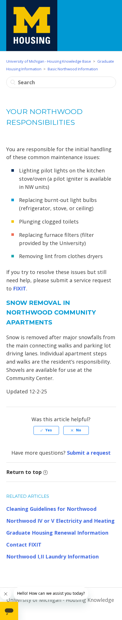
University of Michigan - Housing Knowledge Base (48, 61)
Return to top (24, 472)
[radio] (46, 430)
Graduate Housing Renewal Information (57, 532)
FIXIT (19, 288)
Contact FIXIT (23, 544)
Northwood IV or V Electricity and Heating (60, 520)
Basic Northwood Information (73, 68)
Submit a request (89, 452)
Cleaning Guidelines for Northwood (51, 508)
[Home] (31, 25)
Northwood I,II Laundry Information (52, 556)
